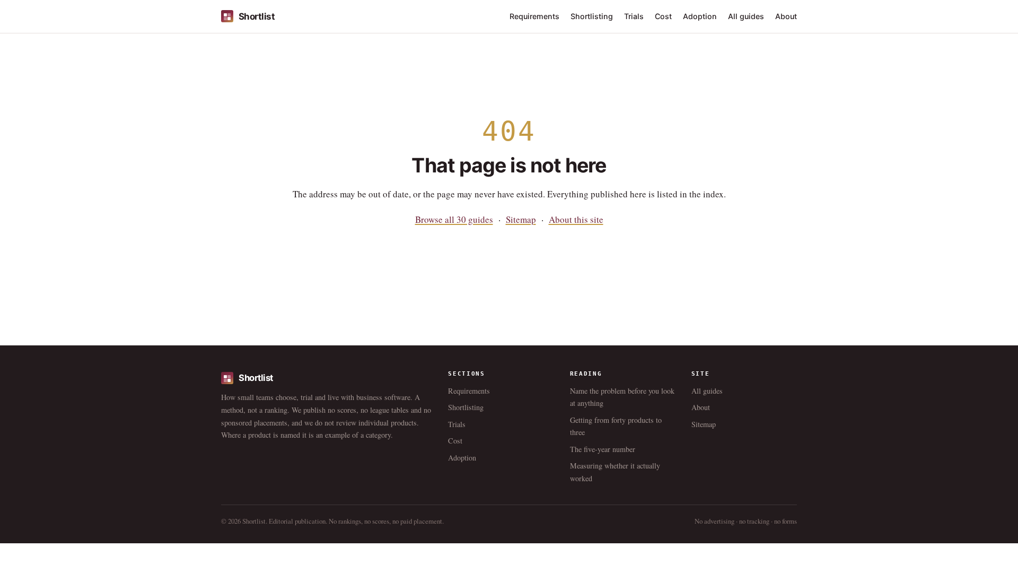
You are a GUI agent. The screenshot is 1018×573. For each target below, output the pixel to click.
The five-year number (602, 449)
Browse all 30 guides (454, 219)
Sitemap (521, 219)
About (786, 16)
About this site (576, 219)
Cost (663, 16)
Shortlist (257, 16)
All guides (746, 16)
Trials (634, 16)
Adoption (700, 16)
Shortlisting (592, 16)
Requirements (534, 16)
